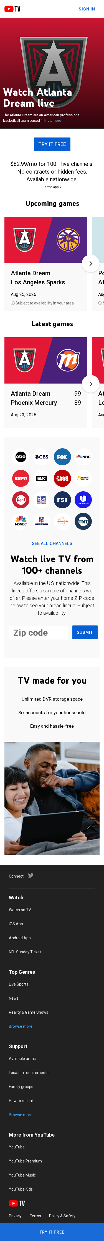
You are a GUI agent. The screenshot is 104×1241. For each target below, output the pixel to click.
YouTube (17, 1147)
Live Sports (18, 984)
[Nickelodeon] (62, 521)
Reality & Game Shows (28, 1012)
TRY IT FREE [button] (52, 144)
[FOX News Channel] (41, 500)
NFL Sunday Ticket (25, 952)
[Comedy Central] (83, 478)
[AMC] (41, 478)
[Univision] (83, 500)
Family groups (21, 1086)
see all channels (52, 543)
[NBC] (83, 457)
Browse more (20, 1026)
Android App (20, 938)
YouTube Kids (21, 1189)
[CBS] (41, 457)
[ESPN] (20, 478)
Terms (35, 1216)
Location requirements (29, 1072)
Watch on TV (20, 910)
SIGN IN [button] (87, 9)
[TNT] (83, 521)
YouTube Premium (25, 1161)
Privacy (15, 1216)
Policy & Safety (62, 1216)
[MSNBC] (20, 521)
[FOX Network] (62, 457)
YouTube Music (22, 1175)
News (14, 998)
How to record (21, 1101)
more (57, 120)
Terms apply (52, 187)
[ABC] (20, 457)
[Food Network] (20, 500)
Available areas (22, 1058)
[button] (91, 263)
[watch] (45, 240)
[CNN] (62, 478)
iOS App (16, 924)
